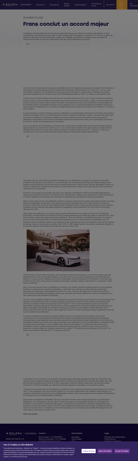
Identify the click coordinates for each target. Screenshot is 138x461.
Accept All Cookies (121, 451)
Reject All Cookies (105, 451)
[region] (69, 451)
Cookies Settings (89, 451)
